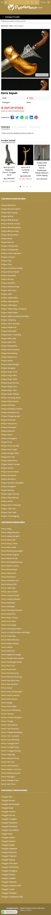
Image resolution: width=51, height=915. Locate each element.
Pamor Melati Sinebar (10, 643)
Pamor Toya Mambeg (10, 740)
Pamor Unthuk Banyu (10, 765)
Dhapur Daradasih (8, 275)
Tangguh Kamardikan (10, 830)
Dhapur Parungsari (8, 427)
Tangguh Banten (8, 800)
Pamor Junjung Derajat (10, 599)
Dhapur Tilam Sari (8, 509)
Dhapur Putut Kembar (10, 446)
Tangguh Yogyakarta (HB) (12, 897)
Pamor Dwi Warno (8, 577)
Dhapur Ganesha (8, 283)
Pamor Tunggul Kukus (10, 747)
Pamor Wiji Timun (8, 784)
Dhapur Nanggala (8, 368)
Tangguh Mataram (9, 852)
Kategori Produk (12, 17)
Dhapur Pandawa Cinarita (11, 409)
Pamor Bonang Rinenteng (11, 562)
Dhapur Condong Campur (12, 268)
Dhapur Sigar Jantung (10, 494)
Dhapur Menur (7, 360)
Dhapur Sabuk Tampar (10, 464)
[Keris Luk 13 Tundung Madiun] (25, 155)
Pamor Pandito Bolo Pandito (12, 658)
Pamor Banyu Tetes (9, 543)
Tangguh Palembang (10, 867)
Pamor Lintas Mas (8, 636)
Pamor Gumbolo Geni (10, 580)
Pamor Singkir (6, 703)
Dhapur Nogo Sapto (9, 379)
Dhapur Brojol (6, 238)
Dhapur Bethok (7, 216)
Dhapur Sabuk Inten (9, 460)
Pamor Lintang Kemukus (11, 629)
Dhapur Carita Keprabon (11, 253)
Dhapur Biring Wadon (10, 235)
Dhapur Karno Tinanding (11, 335)
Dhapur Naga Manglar (10, 364)
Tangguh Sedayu (8, 874)
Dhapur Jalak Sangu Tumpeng (13, 309)
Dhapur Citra (6, 264)
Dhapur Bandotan (8, 205)
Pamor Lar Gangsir (8, 625)
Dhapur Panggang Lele (10, 416)
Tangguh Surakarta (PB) (11, 885)
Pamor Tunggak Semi (10, 743)
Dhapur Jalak (6, 294)
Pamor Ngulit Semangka (11, 654)
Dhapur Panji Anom (9, 423)
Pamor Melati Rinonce (10, 640)
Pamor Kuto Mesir (8, 621)
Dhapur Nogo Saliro (9, 375)
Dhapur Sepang (7, 490)
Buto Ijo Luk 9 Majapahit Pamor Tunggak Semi (9, 171)
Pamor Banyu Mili (8, 540)
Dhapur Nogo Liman (9, 372)
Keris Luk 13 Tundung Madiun (25, 170)
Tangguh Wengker (8, 893)
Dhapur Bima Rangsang (11, 227)
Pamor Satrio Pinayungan (11, 691)
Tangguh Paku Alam (9, 863)
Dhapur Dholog (7, 279)
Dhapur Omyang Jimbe (11, 397)
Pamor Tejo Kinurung (9, 728)
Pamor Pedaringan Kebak (11, 662)
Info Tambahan (19, 127)
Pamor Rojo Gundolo (9, 684)
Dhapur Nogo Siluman (10, 383)
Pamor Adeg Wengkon (10, 536)
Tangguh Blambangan (10, 804)
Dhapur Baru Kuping (9, 212)
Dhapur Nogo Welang (10, 394)
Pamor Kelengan (8, 606)
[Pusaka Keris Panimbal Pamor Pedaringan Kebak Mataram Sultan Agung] (42, 152)
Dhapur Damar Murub (10, 272)
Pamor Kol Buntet (8, 614)
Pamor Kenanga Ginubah (11, 610)
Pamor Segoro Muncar (10, 695)
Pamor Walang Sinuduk (10, 773)
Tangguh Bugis (7, 808)
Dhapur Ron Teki (8, 457)
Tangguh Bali (6, 797)
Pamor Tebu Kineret (9, 725)
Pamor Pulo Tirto (8, 666)
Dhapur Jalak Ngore (9, 305)
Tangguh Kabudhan (9, 823)
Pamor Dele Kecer (8, 573)
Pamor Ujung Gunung (10, 758)
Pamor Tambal (7, 714)
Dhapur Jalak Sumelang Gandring (15, 316)
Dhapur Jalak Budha (9, 298)
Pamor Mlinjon (7, 647)
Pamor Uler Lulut (8, 762)
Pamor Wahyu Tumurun (11, 769)
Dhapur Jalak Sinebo (9, 312)
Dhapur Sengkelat (8, 486)
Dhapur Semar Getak (10, 472)
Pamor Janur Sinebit (9, 591)
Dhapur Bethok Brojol (9, 220)
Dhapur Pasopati (8, 431)
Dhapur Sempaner (8, 475)
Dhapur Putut (6, 442)
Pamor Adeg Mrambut (10, 532)
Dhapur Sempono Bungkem (12, 483)
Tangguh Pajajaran (9, 856)
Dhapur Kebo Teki (8, 342)
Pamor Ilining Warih (9, 584)
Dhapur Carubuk (8, 257)
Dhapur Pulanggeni (9, 438)
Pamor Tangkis (7, 721)
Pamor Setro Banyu (9, 699)
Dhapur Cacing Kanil (9, 246)
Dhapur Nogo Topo (9, 390)
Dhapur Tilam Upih (8, 512)
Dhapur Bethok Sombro (10, 224)
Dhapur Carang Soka (9, 249)
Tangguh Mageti (8, 845)
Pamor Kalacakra (8, 603)
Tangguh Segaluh (8, 878)
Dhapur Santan (7, 468)
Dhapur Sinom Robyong (11, 505)
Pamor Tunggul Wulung (11, 751)
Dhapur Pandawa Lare (10, 412)
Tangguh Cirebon (8, 811)
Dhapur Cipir (6, 261)
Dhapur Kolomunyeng (10, 349)
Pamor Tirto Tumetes (10, 736)
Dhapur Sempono (8, 479)
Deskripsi (5, 127)
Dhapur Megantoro (9, 357)
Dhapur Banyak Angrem (11, 209)
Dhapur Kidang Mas (9, 346)
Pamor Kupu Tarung (9, 617)
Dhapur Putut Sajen (9, 449)
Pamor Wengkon (8, 777)
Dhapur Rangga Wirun (10, 453)
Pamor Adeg (6, 529)
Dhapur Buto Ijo (7, 242)
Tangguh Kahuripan (9, 826)
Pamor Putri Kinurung (10, 673)
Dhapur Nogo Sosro (9, 386)
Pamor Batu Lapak (8, 547)
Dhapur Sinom (7, 501)
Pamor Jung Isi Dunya (10, 595)
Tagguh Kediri (6, 834)
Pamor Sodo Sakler (9, 706)
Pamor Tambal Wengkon (11, 717)
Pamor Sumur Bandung (10, 710)
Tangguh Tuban (7, 889)
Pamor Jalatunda (8, 588)
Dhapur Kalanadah (8, 331)
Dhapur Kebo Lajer (8, 338)
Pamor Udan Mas (8, 754)
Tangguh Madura (8, 841)
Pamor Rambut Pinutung (11, 677)
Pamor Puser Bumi (8, 669)
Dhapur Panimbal (8, 420)
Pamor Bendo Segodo (10, 554)
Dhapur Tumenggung (10, 516)
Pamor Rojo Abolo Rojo (10, 680)
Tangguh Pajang (8, 860)
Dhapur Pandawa (8, 405)
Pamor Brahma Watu (10, 566)
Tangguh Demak (8, 815)
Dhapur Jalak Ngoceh (10, 301)
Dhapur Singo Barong (10, 497)
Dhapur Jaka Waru (8, 290)
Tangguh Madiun (8, 837)
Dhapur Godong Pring (10, 286)
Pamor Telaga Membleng (11, 732)
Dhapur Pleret (6, 435)
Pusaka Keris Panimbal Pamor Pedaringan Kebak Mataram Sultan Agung (42, 169)
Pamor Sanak (6, 688)
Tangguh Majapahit (9, 848)
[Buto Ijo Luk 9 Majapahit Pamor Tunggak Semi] (9, 155)
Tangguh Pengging (9, 871)
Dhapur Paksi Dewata (10, 401)
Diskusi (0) (34, 127)
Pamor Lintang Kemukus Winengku (15, 632)
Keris (29, 102)
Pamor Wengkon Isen (10, 780)
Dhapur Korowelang (9, 353)
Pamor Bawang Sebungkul (12, 551)
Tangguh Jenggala (9, 819)
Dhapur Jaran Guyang (10, 323)
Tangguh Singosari (8, 882)
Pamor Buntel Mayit (9, 569)
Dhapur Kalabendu (8, 327)
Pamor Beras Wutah (9, 558)
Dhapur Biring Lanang (10, 231)
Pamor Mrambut (8, 651)
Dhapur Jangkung (8, 320)
